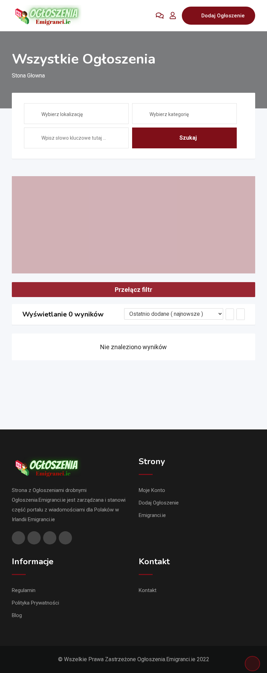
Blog (17, 615)
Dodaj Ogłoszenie (223, 16)
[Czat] (160, 15)
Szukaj (188, 137)
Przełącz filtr (133, 289)
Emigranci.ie (152, 515)
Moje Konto (152, 490)
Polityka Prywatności (35, 603)
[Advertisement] (133, 224)
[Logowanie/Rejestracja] (173, 15)
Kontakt (147, 590)
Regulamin (23, 590)
